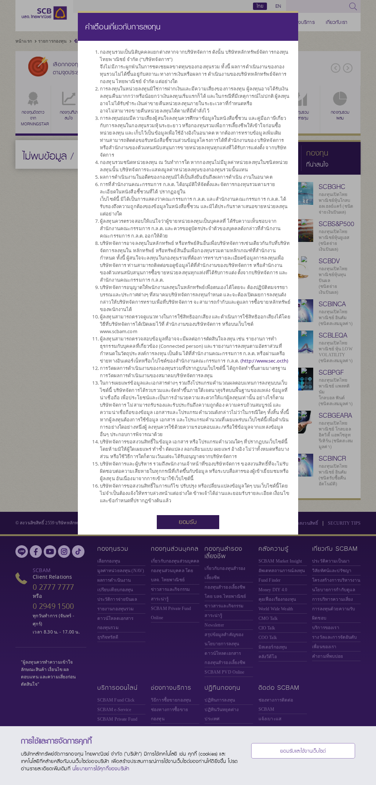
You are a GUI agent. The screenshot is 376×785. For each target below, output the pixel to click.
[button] (188, 521)
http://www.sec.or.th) (265, 360)
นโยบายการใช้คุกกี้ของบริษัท (100, 768)
